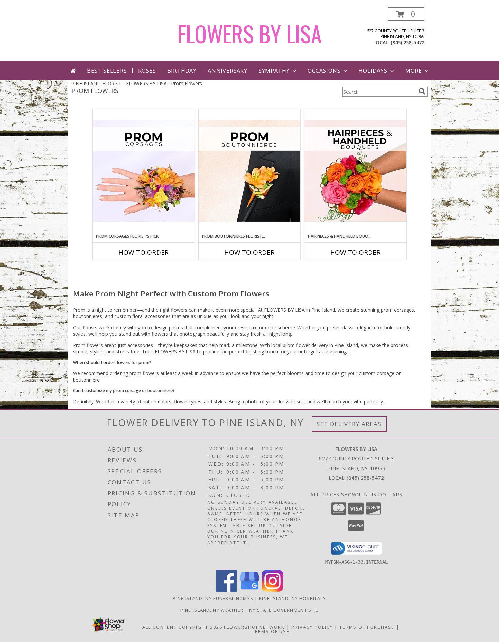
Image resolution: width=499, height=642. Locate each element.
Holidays (372, 70)
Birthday (182, 70)
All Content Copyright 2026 (182, 627)
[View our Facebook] (226, 590)
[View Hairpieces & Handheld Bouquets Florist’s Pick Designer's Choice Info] (355, 171)
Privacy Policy (312, 627)
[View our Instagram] (272, 590)
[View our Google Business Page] (249, 590)
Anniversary (227, 70)
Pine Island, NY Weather (211, 610)
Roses (147, 70)
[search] (422, 91)
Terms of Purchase (366, 627)
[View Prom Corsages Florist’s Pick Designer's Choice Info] (144, 171)
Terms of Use (271, 631)
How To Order (143, 252)
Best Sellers (107, 70)
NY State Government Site (283, 610)
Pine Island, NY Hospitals (292, 598)
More (413, 70)
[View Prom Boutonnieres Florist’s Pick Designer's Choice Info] (249, 171)
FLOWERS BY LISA (250, 33)
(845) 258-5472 (407, 42)
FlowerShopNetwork (254, 627)
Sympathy (274, 70)
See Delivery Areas (349, 424)
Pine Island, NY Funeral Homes (213, 598)
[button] (406, 14)
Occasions (324, 70)
